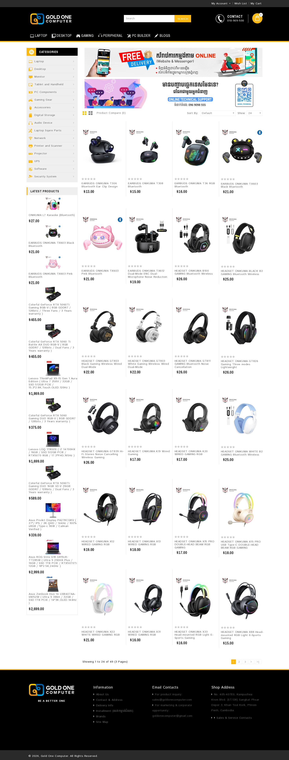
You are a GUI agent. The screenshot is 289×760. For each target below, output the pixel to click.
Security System (45, 177)
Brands (101, 716)
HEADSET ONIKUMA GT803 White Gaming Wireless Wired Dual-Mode (148, 364)
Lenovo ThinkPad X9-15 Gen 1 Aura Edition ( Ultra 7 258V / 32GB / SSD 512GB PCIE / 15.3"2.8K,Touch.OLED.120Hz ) (53, 383)
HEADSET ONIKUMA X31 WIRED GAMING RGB (144, 633)
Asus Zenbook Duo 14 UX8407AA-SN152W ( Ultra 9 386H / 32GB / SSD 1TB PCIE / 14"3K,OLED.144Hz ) (53, 598)
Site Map (102, 722)
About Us (102, 694)
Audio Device (43, 123)
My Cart (256, 4)
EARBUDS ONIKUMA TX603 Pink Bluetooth (51, 275)
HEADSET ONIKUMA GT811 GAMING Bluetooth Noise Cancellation (193, 364)
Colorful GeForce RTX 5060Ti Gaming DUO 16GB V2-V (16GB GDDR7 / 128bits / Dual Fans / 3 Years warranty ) (51, 487)
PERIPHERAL (112, 35)
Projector (40, 154)
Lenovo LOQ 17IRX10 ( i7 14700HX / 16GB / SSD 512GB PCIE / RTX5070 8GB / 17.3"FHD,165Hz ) (52, 452)
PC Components (45, 92)
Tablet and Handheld (48, 84)
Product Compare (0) (111, 113)
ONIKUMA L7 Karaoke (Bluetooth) (52, 215)
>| (258, 662)
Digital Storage (44, 115)
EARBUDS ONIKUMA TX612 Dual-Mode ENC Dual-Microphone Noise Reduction (147, 274)
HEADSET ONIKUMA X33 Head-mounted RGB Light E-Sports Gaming (194, 635)
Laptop (39, 61)
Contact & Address (109, 700)
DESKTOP (64, 35)
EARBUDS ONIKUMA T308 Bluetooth (145, 184)
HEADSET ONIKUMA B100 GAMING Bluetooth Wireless (194, 272)
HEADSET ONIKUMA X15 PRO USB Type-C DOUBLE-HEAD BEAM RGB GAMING (241, 545)
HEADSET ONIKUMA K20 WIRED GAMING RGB (191, 452)
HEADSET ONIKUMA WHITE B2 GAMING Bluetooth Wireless (242, 453)
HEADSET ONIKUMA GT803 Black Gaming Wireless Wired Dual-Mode (102, 364)
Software (40, 169)
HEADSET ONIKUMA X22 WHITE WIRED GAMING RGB (101, 633)
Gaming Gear (43, 100)
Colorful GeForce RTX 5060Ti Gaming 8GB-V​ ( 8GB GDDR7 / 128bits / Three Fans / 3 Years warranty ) (50, 309)
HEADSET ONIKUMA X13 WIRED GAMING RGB (144, 543)
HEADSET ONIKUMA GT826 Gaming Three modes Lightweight (239, 364)
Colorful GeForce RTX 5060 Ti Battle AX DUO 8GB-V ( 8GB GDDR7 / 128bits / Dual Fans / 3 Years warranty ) (51, 346)
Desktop (40, 69)
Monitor (39, 77)
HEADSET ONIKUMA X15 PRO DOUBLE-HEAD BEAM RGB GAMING (194, 545)
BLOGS (164, 35)
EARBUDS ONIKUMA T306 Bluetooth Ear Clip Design (100, 184)
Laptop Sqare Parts (48, 130)
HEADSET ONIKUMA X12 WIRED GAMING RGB (98, 543)
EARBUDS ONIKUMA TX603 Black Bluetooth (51, 244)
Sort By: (192, 113)
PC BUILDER (141, 35)
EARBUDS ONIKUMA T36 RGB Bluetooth (195, 184)
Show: (239, 113)
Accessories (42, 107)
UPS (37, 161)
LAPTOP (41, 35)
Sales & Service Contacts (234, 718)
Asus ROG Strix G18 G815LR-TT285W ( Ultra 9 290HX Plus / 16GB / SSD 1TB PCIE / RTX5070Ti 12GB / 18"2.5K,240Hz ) (53, 561)
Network (40, 138)
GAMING (87, 35)
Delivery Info (104, 705)
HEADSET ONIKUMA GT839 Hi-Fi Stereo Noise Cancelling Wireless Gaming (103, 454)
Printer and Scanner (48, 146)
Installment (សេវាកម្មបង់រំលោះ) (114, 711)
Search (183, 19)
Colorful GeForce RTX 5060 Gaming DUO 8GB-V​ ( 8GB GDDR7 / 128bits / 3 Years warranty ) (52, 419)
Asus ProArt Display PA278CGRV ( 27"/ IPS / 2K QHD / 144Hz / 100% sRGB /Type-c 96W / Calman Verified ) (53, 524)
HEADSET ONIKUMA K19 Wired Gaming (149, 452)
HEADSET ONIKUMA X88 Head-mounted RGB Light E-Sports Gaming (242, 635)
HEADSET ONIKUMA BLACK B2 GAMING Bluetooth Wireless (242, 272)
